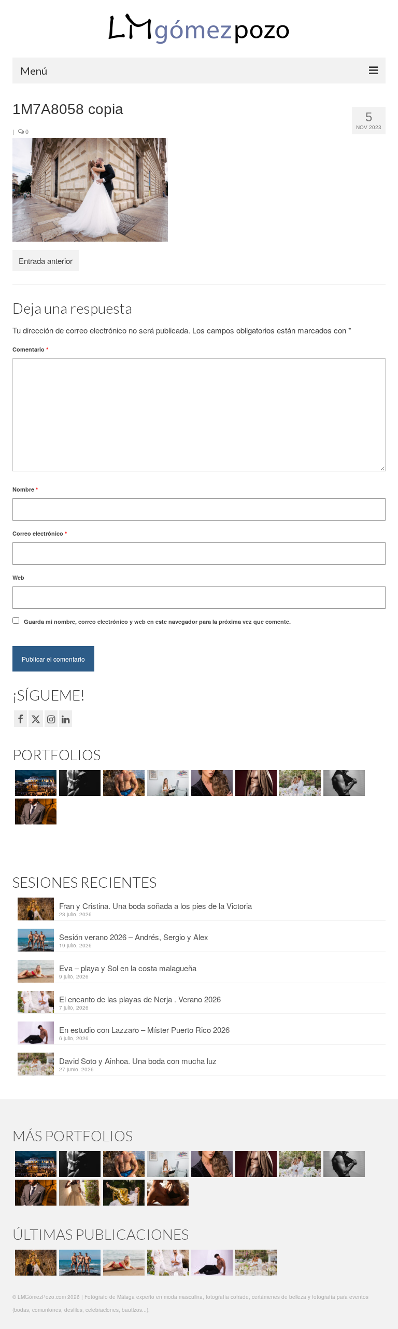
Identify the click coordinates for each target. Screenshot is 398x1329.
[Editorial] (123, 1193)
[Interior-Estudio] (343, 783)
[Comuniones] (78, 1193)
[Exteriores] (34, 811)
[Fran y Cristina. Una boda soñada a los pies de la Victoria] (34, 1263)
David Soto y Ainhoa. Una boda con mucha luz (138, 1060)
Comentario (30, 349)
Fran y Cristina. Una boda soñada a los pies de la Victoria (155, 905)
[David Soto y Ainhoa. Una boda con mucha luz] (255, 1263)
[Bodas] (299, 783)
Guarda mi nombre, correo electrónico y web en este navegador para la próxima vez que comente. (157, 621)
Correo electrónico (39, 533)
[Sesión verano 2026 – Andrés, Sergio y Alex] (78, 1263)
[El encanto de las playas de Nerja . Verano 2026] (167, 1263)
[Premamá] (78, 783)
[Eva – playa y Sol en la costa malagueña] (123, 1263)
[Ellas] (211, 783)
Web (18, 577)
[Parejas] (167, 1193)
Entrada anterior (46, 260)
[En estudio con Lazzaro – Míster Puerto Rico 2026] (211, 1263)
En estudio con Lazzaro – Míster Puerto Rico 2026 (144, 1029)
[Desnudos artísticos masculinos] (255, 783)
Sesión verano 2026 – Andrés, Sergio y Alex (133, 936)
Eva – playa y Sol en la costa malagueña (127, 967)
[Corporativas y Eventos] (167, 783)
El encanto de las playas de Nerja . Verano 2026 (140, 999)
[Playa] (123, 783)
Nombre (25, 489)
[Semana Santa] (34, 783)
